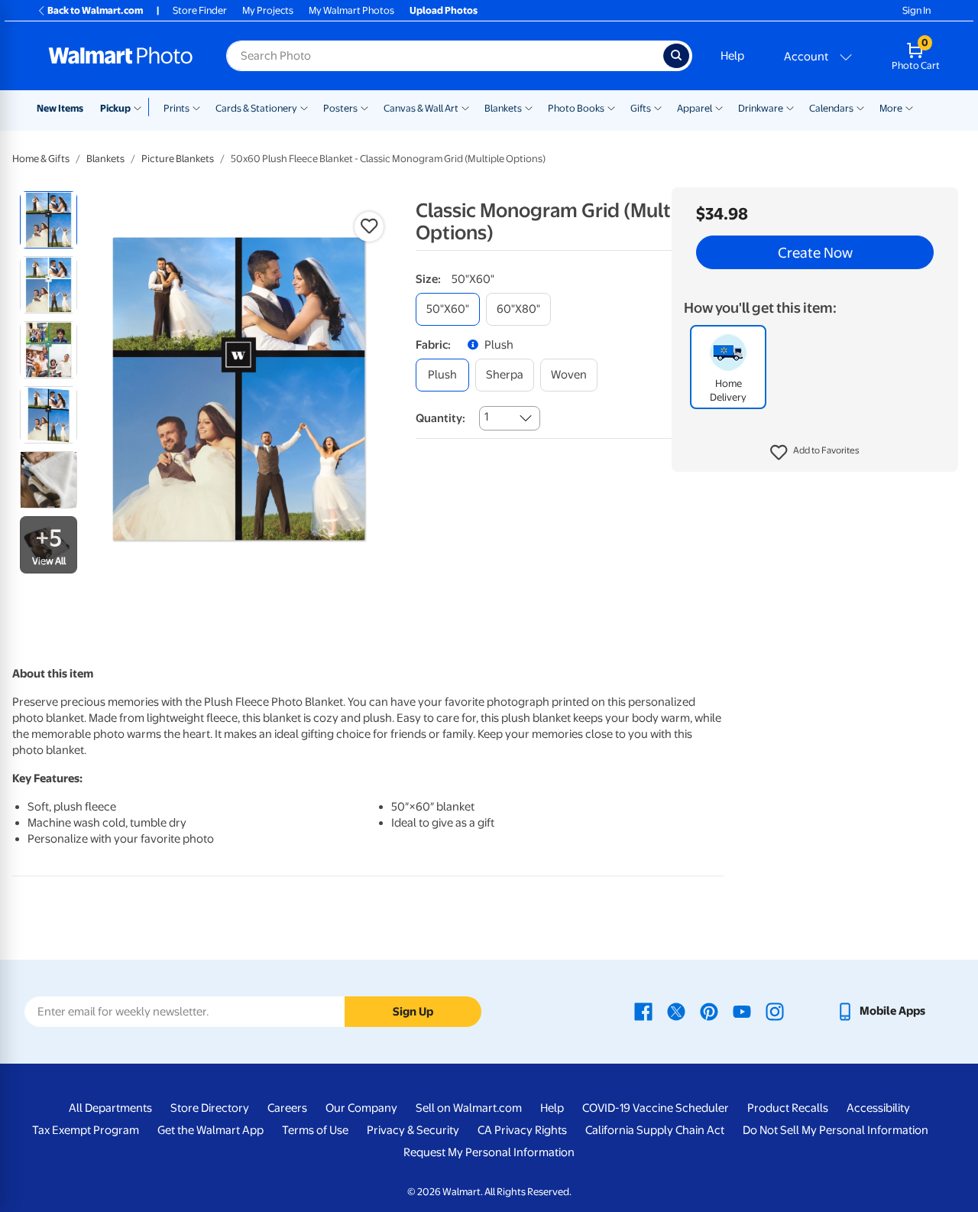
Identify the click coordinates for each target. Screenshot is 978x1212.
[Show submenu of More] (909, 107)
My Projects (267, 10)
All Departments (110, 1108)
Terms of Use (315, 1130)
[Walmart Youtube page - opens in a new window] (742, 1011)
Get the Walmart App (210, 1130)
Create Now (815, 252)
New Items (60, 108)
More (890, 108)
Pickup (115, 108)
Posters (340, 108)
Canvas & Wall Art (421, 108)
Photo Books (576, 108)
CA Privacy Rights (522, 1130)
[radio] (48, 220)
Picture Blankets (177, 158)
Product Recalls (787, 1108)
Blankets (503, 108)
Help (732, 56)
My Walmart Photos (351, 10)
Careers (287, 1108)
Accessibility (878, 1108)
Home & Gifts (41, 158)
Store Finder (200, 10)
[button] (815, 453)
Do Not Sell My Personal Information (835, 1130)
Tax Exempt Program (85, 1130)
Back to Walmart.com (95, 10)
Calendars (831, 108)
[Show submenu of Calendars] (860, 107)
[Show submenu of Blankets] (528, 107)
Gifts (640, 108)
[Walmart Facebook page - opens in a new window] (643, 1011)
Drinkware (760, 108)
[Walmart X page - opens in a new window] (676, 1011)
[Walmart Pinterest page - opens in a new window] (709, 1011)
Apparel (694, 108)
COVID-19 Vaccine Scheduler (655, 1108)
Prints (176, 108)
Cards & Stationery (256, 108)
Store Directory (209, 1108)
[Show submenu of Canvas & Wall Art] (465, 107)
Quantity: (440, 418)
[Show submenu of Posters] (364, 107)
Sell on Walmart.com (469, 1108)
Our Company (361, 1108)
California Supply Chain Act (654, 1130)
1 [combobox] (486, 417)
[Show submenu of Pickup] (141, 107)
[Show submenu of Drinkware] (790, 107)
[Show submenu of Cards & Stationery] (304, 107)
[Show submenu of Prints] (196, 107)
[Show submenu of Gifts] (657, 107)
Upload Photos (444, 10)
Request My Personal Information (489, 1152)
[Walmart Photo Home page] (121, 56)
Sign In (916, 10)
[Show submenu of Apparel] (719, 107)
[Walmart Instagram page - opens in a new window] (775, 1011)
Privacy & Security (413, 1130)
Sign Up (413, 1012)
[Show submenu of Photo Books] (611, 107)
